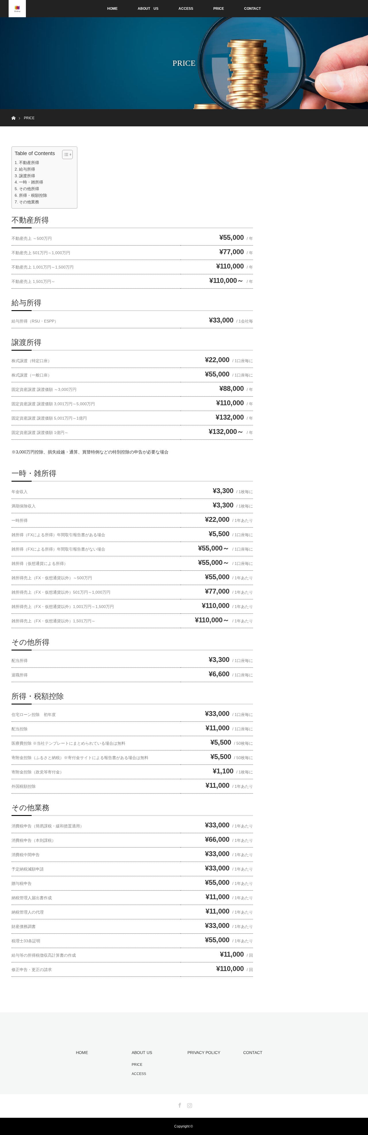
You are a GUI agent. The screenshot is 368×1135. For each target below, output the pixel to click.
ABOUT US (148, 9)
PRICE (218, 9)
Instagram (189, 1104)
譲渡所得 (27, 176)
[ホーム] (13, 111)
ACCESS (186, 9)
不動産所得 (29, 163)
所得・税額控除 (33, 195)
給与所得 (27, 169)
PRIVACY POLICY (203, 1052)
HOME (112, 9)
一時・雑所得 (31, 182)
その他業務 (29, 202)
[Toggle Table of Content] (64, 154)
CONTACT (252, 9)
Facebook (179, 1104)
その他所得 (29, 189)
